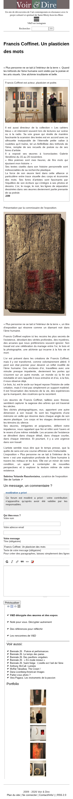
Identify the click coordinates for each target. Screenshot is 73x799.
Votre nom (9, 518)
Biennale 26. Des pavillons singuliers (29, 657)
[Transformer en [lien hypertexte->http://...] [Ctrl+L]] (17, 562)
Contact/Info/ (46, 795)
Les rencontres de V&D (23, 635)
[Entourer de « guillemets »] (27, 562)
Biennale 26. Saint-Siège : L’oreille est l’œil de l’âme (36, 663)
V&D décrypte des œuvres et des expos (34, 615)
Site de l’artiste (12, 479)
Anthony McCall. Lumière (23, 666)
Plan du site (13, 795)
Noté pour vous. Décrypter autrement (31, 622)
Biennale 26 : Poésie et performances (29, 651)
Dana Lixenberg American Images (27, 672)
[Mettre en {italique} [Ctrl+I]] (12, 562)
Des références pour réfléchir (26, 628)
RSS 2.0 (61, 795)
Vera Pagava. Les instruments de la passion (32, 677)
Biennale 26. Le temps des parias (27, 654)
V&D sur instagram (36, 23)
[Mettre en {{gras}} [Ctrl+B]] (6, 562)
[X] (19, 606)
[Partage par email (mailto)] (8, 606)
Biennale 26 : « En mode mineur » (27, 660)
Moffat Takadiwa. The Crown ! (25, 669)
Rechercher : (25, 28)
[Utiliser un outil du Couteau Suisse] (32, 562)
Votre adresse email (14, 527)
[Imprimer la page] (15, 606)
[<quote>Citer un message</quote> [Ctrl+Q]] (22, 562)
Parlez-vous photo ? (20, 675)
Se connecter (29, 795)
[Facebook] (11, 606)
